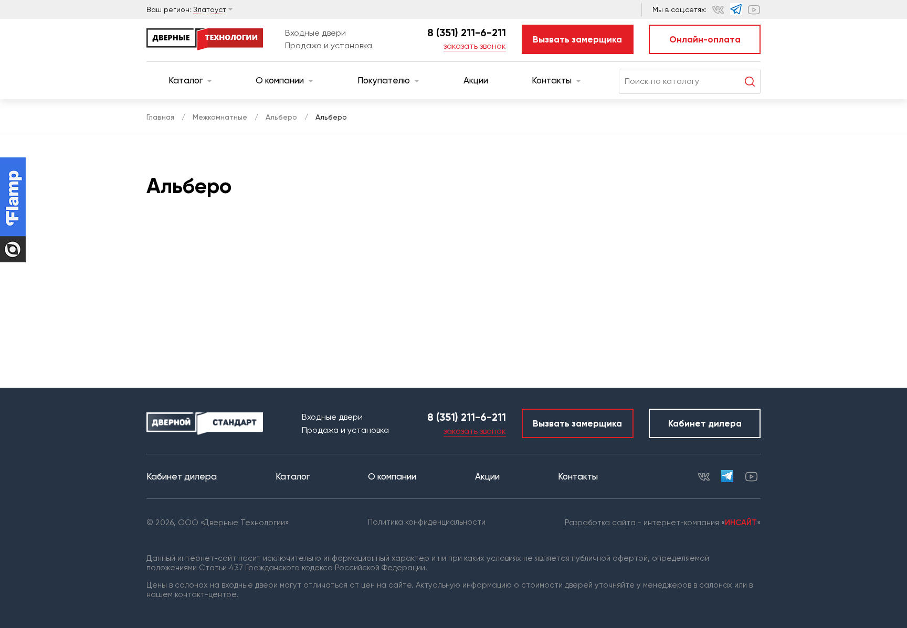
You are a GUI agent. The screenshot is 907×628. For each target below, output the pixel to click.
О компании (280, 80)
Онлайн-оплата (705, 39)
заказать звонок (475, 46)
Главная (160, 117)
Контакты (552, 80)
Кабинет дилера (705, 423)
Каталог (185, 80)
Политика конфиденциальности (427, 522)
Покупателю (383, 80)
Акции (475, 80)
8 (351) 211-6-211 (466, 32)
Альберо (281, 117)
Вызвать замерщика (577, 39)
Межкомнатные (220, 117)
